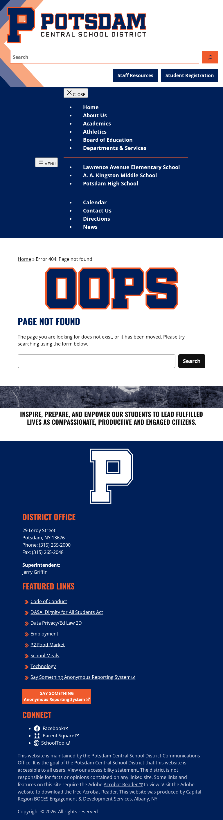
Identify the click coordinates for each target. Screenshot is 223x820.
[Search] (210, 57)
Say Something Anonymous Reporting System (80, 677)
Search (192, 360)
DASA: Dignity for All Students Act (66, 612)
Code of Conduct (48, 601)
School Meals (44, 655)
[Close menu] (76, 93)
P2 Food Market (47, 644)
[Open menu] (46, 162)
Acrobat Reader (121, 784)
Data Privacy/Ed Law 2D (56, 623)
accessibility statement (113, 770)
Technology (43, 666)
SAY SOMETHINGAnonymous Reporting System (54, 696)
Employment (44, 634)
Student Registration (190, 75)
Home (91, 107)
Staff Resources (135, 75)
